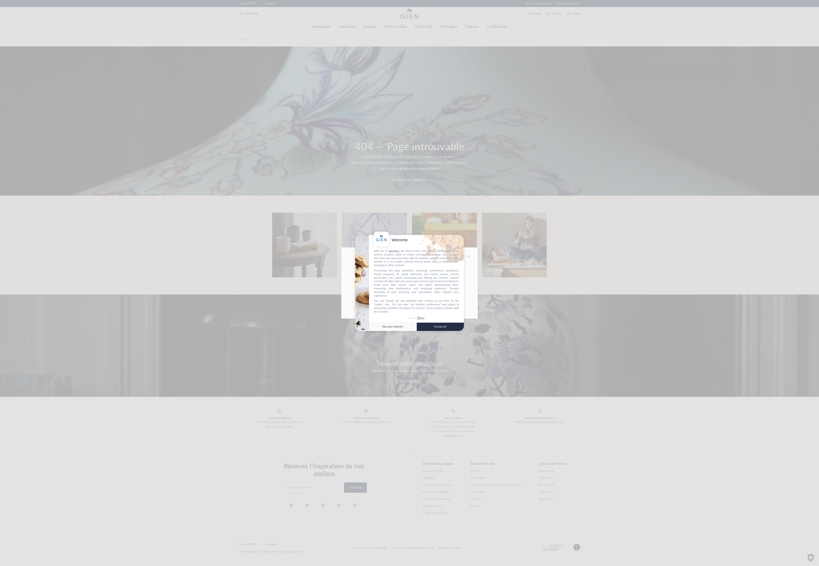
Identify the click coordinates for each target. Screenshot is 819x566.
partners (394, 251)
